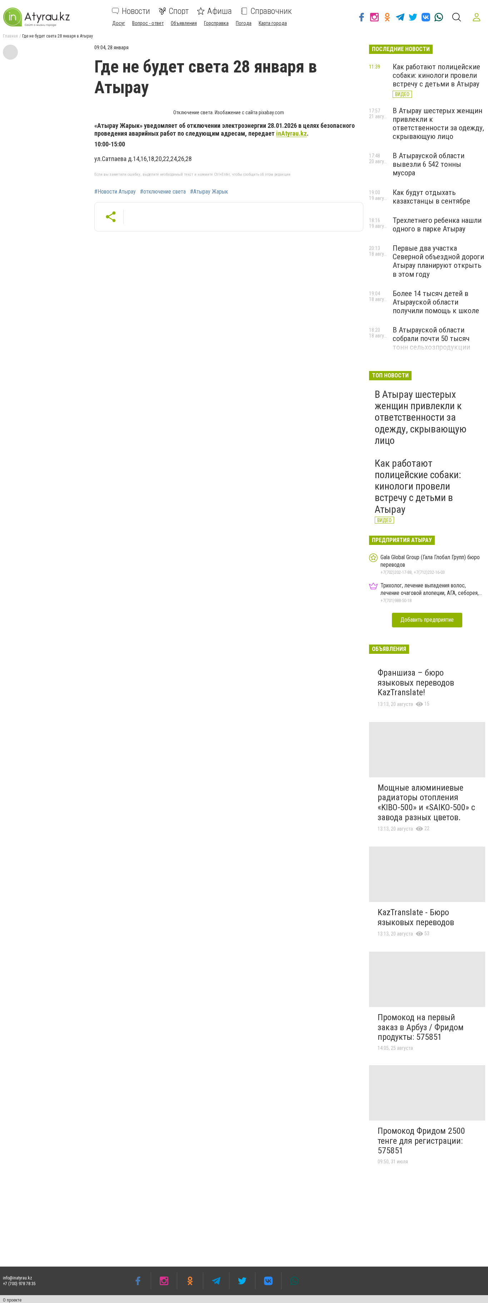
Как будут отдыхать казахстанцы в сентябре (431, 196)
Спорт (179, 11)
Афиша (219, 11)
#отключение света (163, 192)
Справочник (271, 11)
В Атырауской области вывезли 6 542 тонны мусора (428, 164)
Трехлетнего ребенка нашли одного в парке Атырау (437, 224)
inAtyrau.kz (291, 133)
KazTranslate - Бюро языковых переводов (416, 917)
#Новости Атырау (115, 192)
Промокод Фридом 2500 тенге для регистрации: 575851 (421, 1141)
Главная (10, 36)
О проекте (12, 1300)
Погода (244, 23)
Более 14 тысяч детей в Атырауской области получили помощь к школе (436, 302)
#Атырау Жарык (209, 192)
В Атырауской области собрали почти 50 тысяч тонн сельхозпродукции (431, 338)
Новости (136, 11)
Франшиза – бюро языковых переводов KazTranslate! (416, 682)
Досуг (118, 23)
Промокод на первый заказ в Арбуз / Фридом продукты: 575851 (421, 1027)
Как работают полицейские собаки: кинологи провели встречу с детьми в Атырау (436, 75)
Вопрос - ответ (148, 23)
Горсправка (216, 23)
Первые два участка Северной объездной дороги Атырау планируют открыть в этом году (438, 261)
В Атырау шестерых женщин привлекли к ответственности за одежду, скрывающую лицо (438, 123)
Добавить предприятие (427, 619)
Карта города (273, 23)
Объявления (184, 23)
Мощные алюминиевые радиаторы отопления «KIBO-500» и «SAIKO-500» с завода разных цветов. (426, 802)
